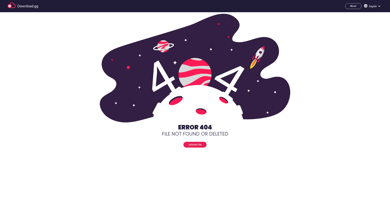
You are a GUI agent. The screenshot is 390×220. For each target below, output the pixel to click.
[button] (372, 6)
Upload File (195, 144)
